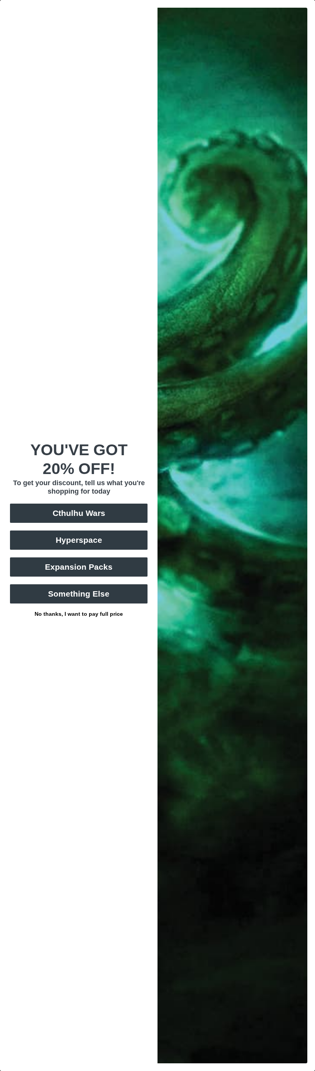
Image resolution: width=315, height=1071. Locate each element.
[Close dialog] (311, 4)
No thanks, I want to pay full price (79, 613)
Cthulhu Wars (79, 513)
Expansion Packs (79, 566)
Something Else (78, 593)
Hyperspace (79, 540)
